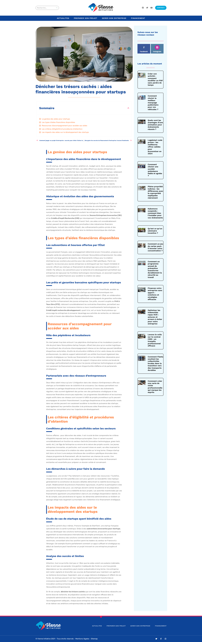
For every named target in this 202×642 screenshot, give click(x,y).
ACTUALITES (63, 18)
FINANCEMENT (138, 18)
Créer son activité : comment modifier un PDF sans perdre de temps (155, 79)
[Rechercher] (57, 8)
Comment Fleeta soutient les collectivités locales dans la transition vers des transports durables (155, 363)
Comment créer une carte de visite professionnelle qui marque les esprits (155, 386)
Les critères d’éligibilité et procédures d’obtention (62, 129)
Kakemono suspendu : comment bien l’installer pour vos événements (155, 213)
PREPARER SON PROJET (85, 18)
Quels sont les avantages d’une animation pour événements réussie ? (155, 124)
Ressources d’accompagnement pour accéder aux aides (64, 126)
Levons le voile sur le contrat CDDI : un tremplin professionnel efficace (155, 340)
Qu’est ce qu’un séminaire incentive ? (155, 230)
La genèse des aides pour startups (56, 119)
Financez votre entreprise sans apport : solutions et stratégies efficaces (155, 293)
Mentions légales (82, 639)
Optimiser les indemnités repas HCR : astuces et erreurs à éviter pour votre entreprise (155, 317)
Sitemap (94, 639)
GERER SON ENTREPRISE (114, 18)
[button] (128, 108)
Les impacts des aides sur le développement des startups (65, 132)
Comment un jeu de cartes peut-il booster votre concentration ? (155, 247)
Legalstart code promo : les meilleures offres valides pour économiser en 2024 (155, 147)
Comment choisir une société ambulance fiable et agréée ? (155, 170)
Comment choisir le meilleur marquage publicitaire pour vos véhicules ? (153, 102)
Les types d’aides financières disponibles (58, 122)
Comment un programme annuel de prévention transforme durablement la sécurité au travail (155, 269)
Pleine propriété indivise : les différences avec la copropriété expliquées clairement (155, 192)
